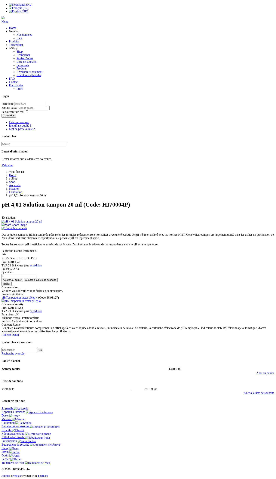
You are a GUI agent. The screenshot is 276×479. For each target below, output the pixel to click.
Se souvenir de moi (13, 111)
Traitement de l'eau (13, 462)
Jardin (5, 451)
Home (12, 175)
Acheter (7, 334)
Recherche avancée (13, 353)
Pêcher (6, 459)
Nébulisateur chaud (13, 433)
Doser (5, 415)
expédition (36, 265)
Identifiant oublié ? (20, 125)
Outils (5, 455)
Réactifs (7, 430)
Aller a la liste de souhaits (259, 393)
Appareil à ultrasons (14, 411)
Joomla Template (12, 475)
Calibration (15, 192)
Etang (5, 448)
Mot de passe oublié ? (22, 128)
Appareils (14, 185)
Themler (42, 475)
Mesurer (14, 188)
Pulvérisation (10, 441)
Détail (15, 334)
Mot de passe (10, 107)
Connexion (8, 115)
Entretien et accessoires (16, 426)
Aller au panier (265, 373)
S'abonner (7, 165)
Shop (12, 181)
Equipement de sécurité (16, 444)
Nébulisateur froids (13, 437)
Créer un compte (19, 122)
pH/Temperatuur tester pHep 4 (20, 297)
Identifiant (8, 103)
